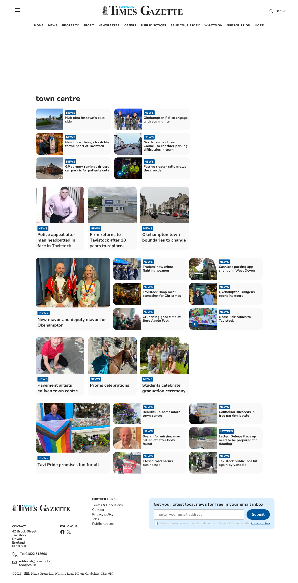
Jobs (95, 519)
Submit (258, 514)
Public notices (103, 524)
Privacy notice (260, 523)
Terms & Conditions (107, 505)
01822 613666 (36, 554)
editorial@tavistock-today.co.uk (34, 563)
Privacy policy (102, 514)
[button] (17, 10)
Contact (98, 510)
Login (279, 11)
